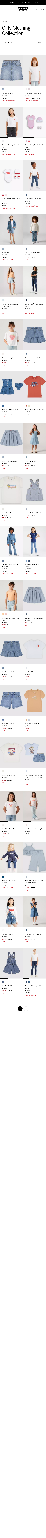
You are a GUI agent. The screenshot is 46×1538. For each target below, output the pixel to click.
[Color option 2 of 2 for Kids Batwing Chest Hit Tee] (29, 89)
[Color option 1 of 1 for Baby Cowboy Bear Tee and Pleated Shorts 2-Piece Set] (26, 771)
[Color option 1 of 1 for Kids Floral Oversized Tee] (26, 667)
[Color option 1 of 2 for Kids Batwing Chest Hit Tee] (26, 89)
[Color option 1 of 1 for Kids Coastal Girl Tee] (3, 771)
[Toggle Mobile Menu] (3, 8)
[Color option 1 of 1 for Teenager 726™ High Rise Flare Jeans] (3, 560)
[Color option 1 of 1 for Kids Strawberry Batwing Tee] (26, 825)
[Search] (37, 8)
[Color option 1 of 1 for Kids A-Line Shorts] (3, 719)
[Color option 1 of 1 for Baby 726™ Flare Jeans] (26, 248)
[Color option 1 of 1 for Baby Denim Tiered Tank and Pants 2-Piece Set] (26, 876)
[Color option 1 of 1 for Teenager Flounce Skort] (26, 353)
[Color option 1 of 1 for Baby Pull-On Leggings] (3, 876)
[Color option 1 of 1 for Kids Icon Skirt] (3, 248)
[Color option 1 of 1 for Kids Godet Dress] (26, 457)
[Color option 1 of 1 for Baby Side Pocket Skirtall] (26, 508)
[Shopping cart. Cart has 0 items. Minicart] (42, 8)
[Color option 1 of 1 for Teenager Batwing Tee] (3, 930)
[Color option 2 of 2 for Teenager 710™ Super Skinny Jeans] (29, 982)
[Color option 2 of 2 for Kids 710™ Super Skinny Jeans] (29, 560)
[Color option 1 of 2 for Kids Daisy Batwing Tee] (26, 719)
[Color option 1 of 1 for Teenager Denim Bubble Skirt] (26, 614)
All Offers (34, 2)
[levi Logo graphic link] (23, 8)
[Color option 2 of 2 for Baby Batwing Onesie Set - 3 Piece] (29, 141)
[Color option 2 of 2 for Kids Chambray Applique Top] (29, 405)
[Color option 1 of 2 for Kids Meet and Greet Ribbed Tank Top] (3, 614)
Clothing (4, 21)
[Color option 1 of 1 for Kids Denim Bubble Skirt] (3, 457)
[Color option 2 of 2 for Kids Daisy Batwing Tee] (29, 719)
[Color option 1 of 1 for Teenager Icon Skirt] (3, 89)
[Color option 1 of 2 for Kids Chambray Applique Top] (26, 405)
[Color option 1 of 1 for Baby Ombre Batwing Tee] (3, 508)
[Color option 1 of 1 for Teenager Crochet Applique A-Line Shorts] (3, 300)
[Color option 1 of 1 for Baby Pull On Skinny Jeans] (26, 194)
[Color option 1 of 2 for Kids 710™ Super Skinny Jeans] (26, 560)
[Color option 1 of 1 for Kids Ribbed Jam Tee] (3, 825)
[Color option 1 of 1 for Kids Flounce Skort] (3, 667)
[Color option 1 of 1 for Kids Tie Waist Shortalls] (3, 982)
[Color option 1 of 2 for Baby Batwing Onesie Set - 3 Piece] (26, 141)
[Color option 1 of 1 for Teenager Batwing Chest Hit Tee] (3, 141)
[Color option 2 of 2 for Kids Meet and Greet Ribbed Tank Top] (6, 614)
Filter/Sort (11, 43)
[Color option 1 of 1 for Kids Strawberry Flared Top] (3, 353)
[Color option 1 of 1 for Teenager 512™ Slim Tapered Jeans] (26, 300)
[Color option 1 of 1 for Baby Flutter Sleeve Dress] (3, 405)
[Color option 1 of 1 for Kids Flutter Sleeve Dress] (26, 930)
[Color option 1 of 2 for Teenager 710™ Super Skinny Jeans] (26, 982)
